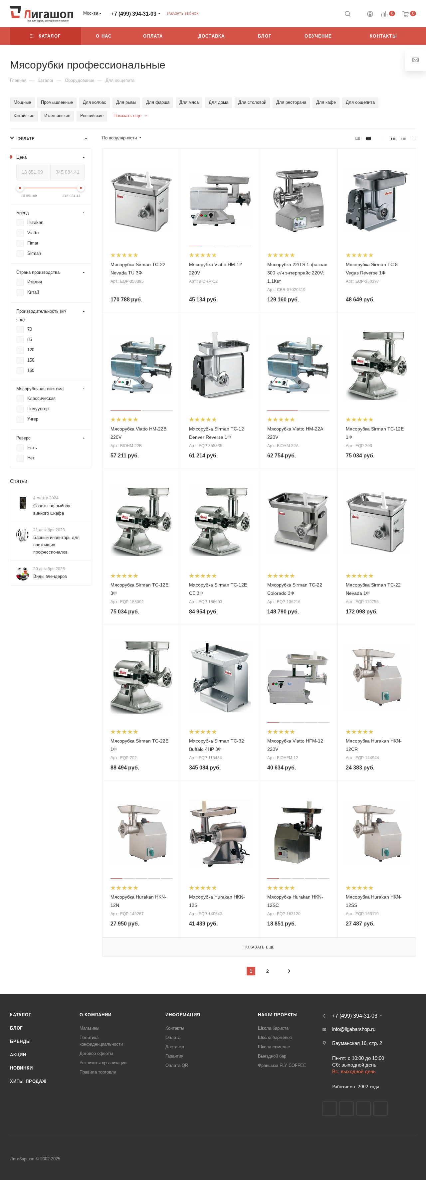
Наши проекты (278, 1014)
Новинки (21, 1068)
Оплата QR (176, 1065)
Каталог (20, 1014)
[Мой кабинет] (370, 15)
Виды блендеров (50, 576)
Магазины (89, 1028)
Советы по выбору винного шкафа (51, 509)
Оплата (172, 1037)
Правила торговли (98, 1072)
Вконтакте (329, 1108)
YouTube (363, 1108)
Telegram (346, 1108)
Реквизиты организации (103, 1062)
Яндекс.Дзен (380, 1108)
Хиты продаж (28, 1081)
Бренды (20, 1041)
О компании (95, 1014)
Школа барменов (275, 1037)
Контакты (174, 1028)
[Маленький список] (357, 138)
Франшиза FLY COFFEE (282, 1065)
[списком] (403, 138)
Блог (16, 1028)
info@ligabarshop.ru (353, 1029)
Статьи (18, 481)
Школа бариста (273, 1028)
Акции (18, 1054)
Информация (182, 1014)
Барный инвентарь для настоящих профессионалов (56, 545)
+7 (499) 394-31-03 (133, 14)
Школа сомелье (274, 1046)
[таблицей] (413, 138)
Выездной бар (272, 1056)
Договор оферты (96, 1053)
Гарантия (174, 1056)
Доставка (174, 1046)
